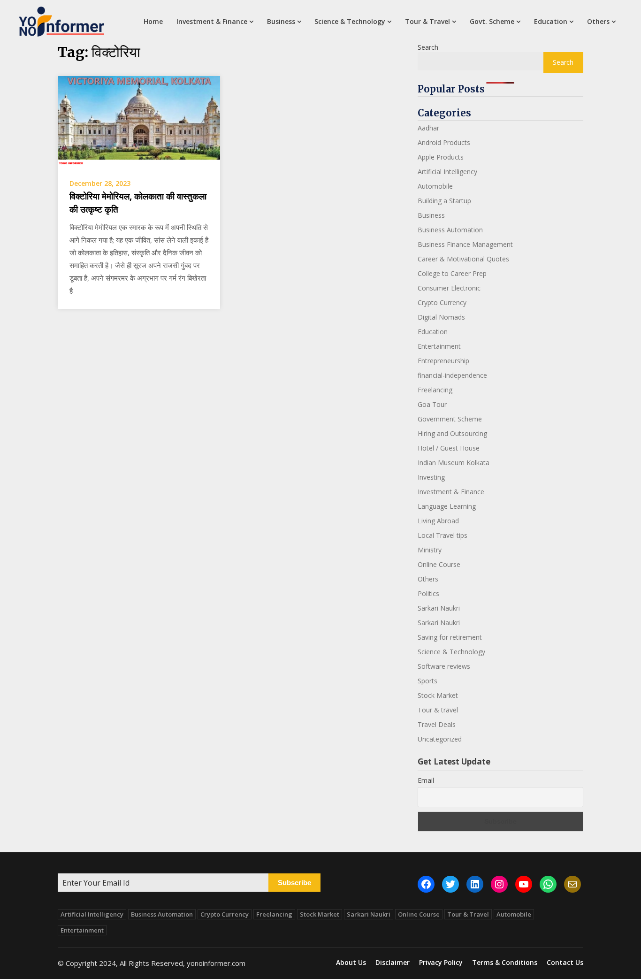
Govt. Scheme (492, 21)
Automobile (435, 186)
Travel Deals (437, 724)
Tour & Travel (427, 21)
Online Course (439, 564)
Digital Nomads (441, 317)
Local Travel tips (442, 535)
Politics (428, 593)
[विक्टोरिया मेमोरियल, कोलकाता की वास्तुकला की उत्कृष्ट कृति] (139, 120)
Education (550, 21)
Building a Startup (444, 200)
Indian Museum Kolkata (453, 462)
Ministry (430, 549)
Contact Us (565, 962)
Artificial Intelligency (447, 171)
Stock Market (438, 695)
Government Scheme (450, 418)
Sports (427, 680)
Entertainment (439, 346)
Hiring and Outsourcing (452, 433)
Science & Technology (349, 21)
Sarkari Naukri (439, 608)
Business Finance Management (465, 244)
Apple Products (441, 157)
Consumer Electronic (449, 287)
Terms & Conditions (504, 962)
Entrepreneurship (443, 360)
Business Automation (450, 229)
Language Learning (447, 506)
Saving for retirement (450, 637)
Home (153, 21)
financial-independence (452, 375)
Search (428, 47)
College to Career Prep (452, 273)
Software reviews (444, 666)
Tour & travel (438, 709)
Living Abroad (438, 520)
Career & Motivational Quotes (463, 258)
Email (426, 780)
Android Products (444, 142)
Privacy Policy (441, 962)
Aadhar (428, 127)
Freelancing (435, 389)
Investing (431, 477)
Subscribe (294, 883)
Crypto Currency (442, 302)
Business (281, 21)
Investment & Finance (211, 21)
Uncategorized (440, 738)
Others (598, 21)
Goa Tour (432, 404)
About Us (351, 962)
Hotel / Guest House (449, 448)
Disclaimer (392, 962)
